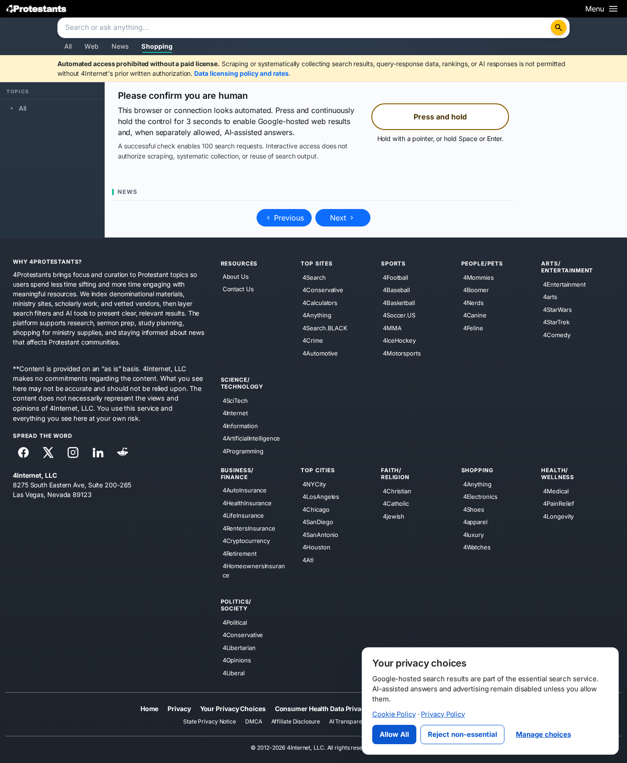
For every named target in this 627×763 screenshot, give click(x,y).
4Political (235, 622)
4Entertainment (564, 284)
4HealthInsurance (247, 502)
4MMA (392, 327)
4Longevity (558, 516)
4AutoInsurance (245, 490)
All (68, 46)
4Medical (555, 490)
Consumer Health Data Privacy (322, 708)
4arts (550, 296)
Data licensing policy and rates (241, 73)
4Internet (235, 413)
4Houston (316, 547)
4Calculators (319, 302)
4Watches (477, 547)
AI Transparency (350, 721)
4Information (240, 425)
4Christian (397, 490)
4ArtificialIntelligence (251, 438)
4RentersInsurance (249, 527)
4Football (395, 277)
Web (91, 46)
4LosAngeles (320, 496)
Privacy (179, 708)
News (120, 46)
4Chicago (315, 509)
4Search (313, 277)
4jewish (393, 516)
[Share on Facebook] (23, 452)
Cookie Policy (394, 714)
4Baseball (396, 290)
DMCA (253, 721)
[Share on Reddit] (122, 452)
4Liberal (234, 672)
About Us (236, 276)
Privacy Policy (443, 714)
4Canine (475, 315)
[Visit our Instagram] (73, 452)
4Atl (308, 559)
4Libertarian (239, 647)
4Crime (312, 340)
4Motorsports (402, 352)
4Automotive (320, 352)
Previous (288, 217)
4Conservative (322, 290)
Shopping (157, 46)
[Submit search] (558, 27)
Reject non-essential (462, 734)
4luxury (473, 534)
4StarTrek (556, 322)
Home (149, 708)
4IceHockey (399, 340)
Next (339, 217)
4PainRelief (558, 503)
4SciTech (235, 400)
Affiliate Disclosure (295, 721)
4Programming (243, 450)
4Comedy (556, 334)
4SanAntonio (320, 534)
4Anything (316, 315)
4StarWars (557, 309)
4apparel (475, 522)
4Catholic (396, 503)
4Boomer (476, 290)
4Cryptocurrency (246, 540)
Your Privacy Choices (233, 708)
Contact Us (238, 289)
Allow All (394, 734)
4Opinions (237, 660)
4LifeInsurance (243, 515)
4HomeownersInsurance (254, 570)
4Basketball (399, 302)
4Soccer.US (399, 315)
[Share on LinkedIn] (97, 452)
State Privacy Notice (209, 721)
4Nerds (473, 302)
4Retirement (240, 553)
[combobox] (305, 28)
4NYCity (313, 483)
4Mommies (478, 277)
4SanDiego (317, 522)
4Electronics (480, 496)
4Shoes (473, 509)
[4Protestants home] (36, 8)
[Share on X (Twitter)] (48, 452)
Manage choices (543, 734)
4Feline (473, 327)
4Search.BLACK (324, 327)
